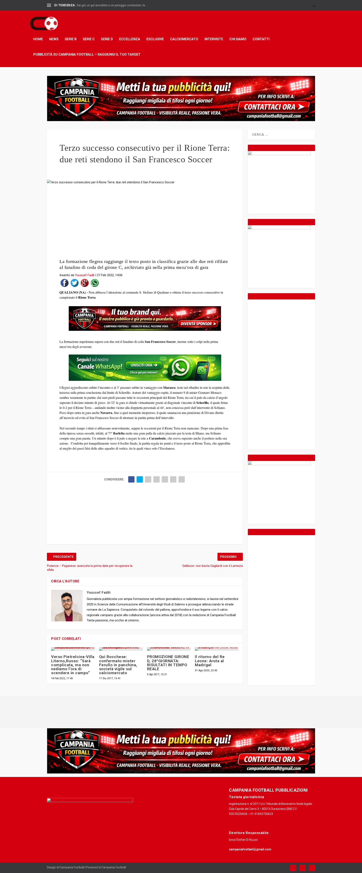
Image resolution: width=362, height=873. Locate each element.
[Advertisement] (145, 223)
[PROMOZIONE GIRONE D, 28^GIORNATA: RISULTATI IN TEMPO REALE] (169, 649)
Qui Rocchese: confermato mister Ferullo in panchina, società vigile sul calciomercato (118, 664)
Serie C (89, 39)
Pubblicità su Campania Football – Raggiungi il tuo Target (87, 54)
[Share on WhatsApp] (95, 284)
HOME (38, 39)
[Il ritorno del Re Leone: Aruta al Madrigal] (217, 649)
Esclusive (155, 39)
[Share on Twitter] (75, 284)
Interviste (213, 39)
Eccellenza (129, 39)
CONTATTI (261, 39)
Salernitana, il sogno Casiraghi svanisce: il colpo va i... (111, 5)
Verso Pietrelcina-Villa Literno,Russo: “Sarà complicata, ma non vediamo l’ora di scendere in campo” (72, 664)
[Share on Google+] (85, 284)
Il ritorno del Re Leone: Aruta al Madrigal (210, 660)
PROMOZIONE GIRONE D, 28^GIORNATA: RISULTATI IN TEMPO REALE (168, 662)
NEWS (53, 39)
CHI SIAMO (237, 39)
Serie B (70, 39)
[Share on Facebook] (64, 284)
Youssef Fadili (84, 275)
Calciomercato (184, 39)
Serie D (107, 39)
